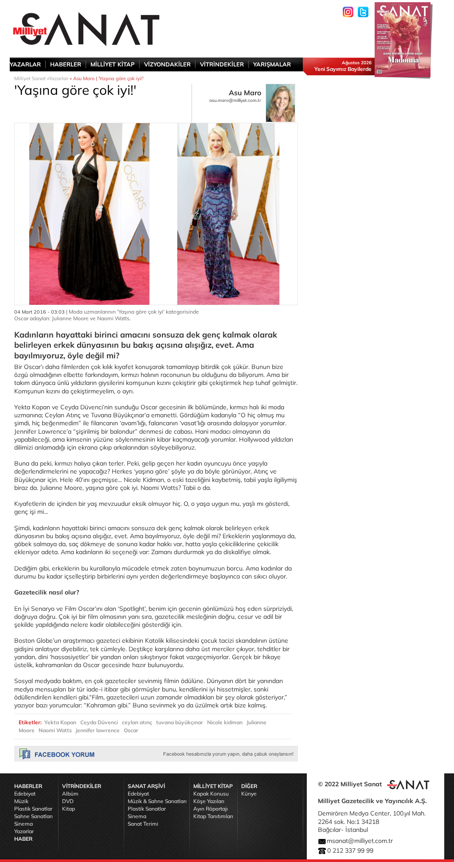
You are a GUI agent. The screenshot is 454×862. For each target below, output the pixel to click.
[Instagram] (348, 12)
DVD (68, 801)
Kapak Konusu (211, 793)
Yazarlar (58, 78)
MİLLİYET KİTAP (112, 64)
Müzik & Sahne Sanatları (157, 801)
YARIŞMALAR (272, 64)
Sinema (23, 823)
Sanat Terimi (143, 823)
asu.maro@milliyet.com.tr (235, 100)
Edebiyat (24, 793)
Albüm (70, 793)
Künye (249, 793)
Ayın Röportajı (210, 808)
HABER (23, 838)
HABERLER (65, 64)
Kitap (68, 808)
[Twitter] (363, 12)
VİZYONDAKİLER (167, 64)
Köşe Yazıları (208, 801)
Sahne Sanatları (33, 816)
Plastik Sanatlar (33, 808)
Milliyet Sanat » (31, 78)
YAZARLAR (25, 64)
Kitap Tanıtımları (213, 816)
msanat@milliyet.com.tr (360, 841)
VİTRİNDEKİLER (222, 64)
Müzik (21, 801)
